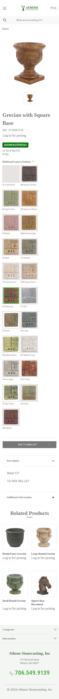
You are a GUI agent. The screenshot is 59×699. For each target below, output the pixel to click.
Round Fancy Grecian (14, 553)
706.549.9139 (32, 672)
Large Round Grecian (43, 553)
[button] (29, 460)
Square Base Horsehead (38, 602)
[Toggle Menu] (4, 8)
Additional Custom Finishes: (16, 162)
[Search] (3, 20)
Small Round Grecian (14, 600)
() (55, 8)
